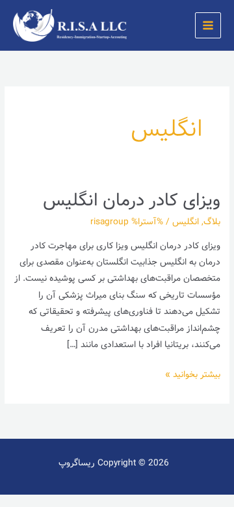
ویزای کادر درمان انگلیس (131, 200)
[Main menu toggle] (208, 25)
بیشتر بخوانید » (192, 374)
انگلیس (185, 222)
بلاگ (211, 222)
